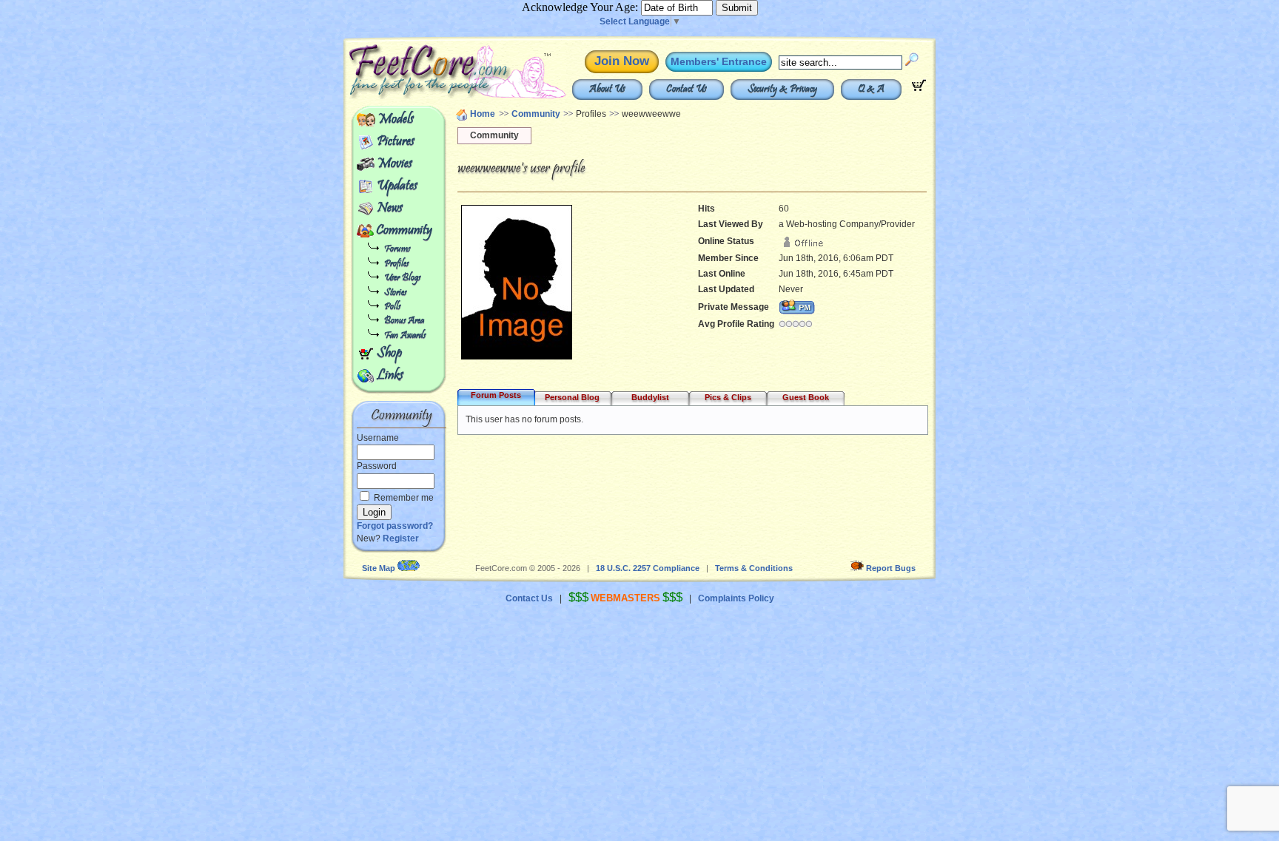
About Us (607, 89)
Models (395, 119)
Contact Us (686, 89)
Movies (394, 164)
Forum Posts (496, 395)
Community (404, 230)
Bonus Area (404, 321)
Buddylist (650, 397)
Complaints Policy (736, 598)
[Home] (423, 96)
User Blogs (402, 278)
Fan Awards (405, 336)
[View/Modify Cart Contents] (919, 88)
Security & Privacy (782, 89)
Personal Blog (572, 397)
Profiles (396, 264)
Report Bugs (891, 568)
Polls (392, 307)
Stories (395, 293)
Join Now (621, 61)
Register (401, 538)
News (390, 208)
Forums (397, 250)
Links (390, 375)
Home (482, 114)
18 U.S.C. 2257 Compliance (647, 568)
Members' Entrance (719, 61)
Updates (397, 186)
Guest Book (805, 397)
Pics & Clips (728, 397)
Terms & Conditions (754, 568)
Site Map (378, 568)
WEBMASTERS (625, 598)
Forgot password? (395, 526)
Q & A (871, 89)
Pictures (395, 142)
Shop (389, 353)
